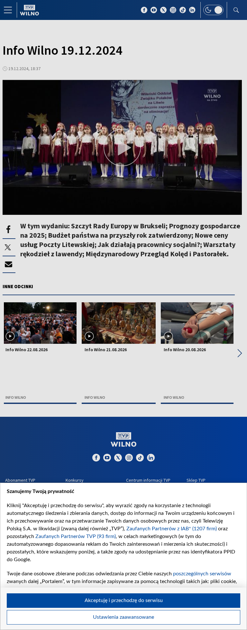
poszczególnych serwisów (202, 573)
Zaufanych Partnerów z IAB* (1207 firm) (171, 528)
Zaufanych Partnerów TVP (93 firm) (75, 536)
